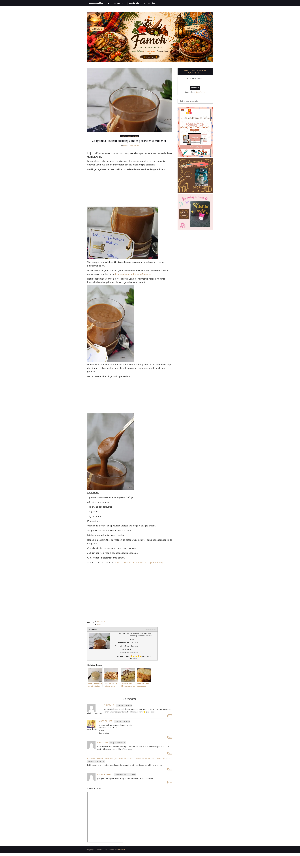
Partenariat (149, 3)
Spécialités (134, 3)
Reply (170, 716)
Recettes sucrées (116, 3)
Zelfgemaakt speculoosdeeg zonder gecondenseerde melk (129, 141)
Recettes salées (96, 3)
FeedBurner (200, 92)
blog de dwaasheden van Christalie (133, 274)
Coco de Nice (105, 721)
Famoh (125, 145)
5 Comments (134, 145)
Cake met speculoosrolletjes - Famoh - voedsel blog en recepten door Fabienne (128, 758)
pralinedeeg (156, 562)
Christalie (109, 705)
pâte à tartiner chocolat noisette (131, 562)
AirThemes (121, 849)
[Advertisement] (129, 189)
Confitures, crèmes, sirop (129, 136)
